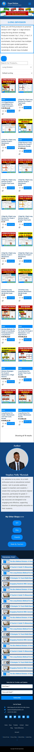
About (27, 725)
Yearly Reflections (19, 728)
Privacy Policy (14, 737)
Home (6, 725)
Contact (22, 725)
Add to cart (11, 111)
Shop (10, 725)
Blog (12, 728)
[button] (17, 732)
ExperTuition (13, 3)
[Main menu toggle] (29, 3)
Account (17, 732)
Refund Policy (21, 737)
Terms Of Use (6, 737)
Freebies (15, 725)
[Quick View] (5, 111)
